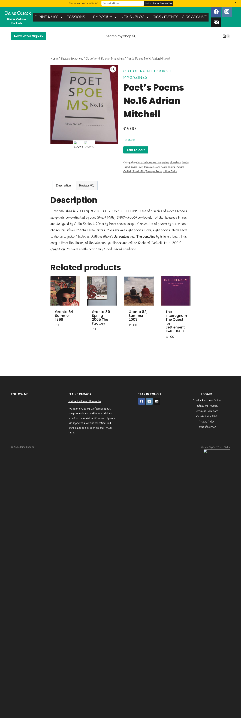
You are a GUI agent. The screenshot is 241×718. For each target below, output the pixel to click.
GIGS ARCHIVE (194, 17)
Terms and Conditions (206, 411)
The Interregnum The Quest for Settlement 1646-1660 (176, 321)
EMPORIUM (103, 17)
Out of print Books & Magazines (152, 162)
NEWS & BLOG (132, 17)
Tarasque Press (154, 171)
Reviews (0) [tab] (86, 185)
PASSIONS (76, 17)
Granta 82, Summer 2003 (138, 315)
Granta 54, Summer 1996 (64, 315)
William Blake (170, 171)
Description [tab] (63, 185)
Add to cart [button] (61, 332)
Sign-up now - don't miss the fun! (83, 3)
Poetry (185, 162)
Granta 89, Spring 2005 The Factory (101, 317)
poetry (171, 167)
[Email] (216, 22)
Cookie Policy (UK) (206, 416)
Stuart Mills (138, 171)
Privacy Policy (207, 422)
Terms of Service (206, 427)
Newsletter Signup (28, 36)
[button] (113, 69)
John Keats (161, 167)
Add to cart (135, 150)
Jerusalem (149, 167)
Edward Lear (136, 167)
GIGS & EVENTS (165, 17)
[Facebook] (216, 12)
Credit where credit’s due (207, 400)
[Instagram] (227, 12)
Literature (175, 162)
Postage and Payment (206, 406)
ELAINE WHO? (46, 17)
